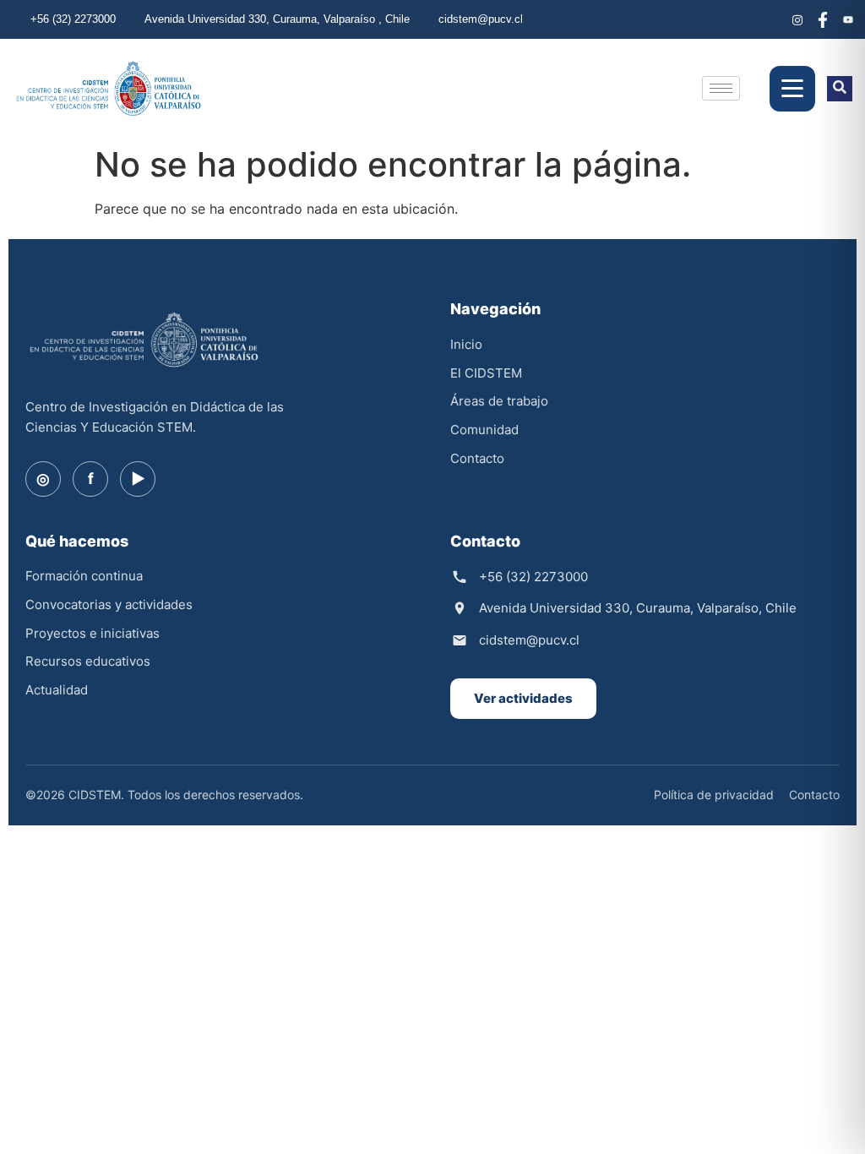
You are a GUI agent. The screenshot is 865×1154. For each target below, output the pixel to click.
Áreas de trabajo (499, 401)
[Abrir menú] (792, 89)
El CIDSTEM (486, 373)
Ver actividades (523, 698)
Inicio (466, 344)
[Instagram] (797, 19)
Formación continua (84, 576)
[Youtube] (848, 19)
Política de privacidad (714, 794)
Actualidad (56, 690)
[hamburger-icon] (721, 88)
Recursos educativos (87, 661)
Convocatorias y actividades (109, 604)
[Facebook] (822, 19)
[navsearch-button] (839, 88)
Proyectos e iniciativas (92, 633)
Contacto (477, 458)
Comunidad (484, 430)
